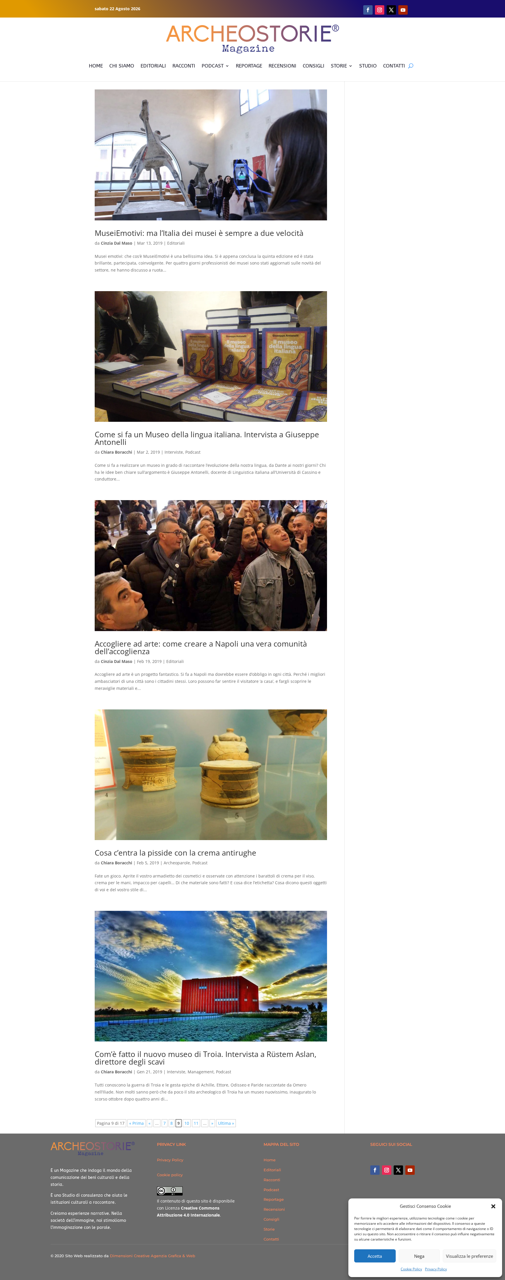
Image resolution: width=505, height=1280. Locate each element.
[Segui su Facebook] (368, 10)
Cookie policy (170, 1174)
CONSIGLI (313, 66)
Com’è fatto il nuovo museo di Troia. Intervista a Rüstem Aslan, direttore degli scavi (206, 1058)
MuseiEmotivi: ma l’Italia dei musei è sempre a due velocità (199, 233)
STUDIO (368, 66)
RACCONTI (183, 66)
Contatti (271, 1239)
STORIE (339, 66)
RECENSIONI (282, 66)
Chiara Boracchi (116, 452)
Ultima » (226, 1123)
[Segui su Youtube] (403, 10)
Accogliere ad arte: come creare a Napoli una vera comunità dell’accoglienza (201, 647)
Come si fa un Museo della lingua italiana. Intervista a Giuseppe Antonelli (207, 438)
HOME (96, 66)
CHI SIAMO (121, 66)
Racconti (272, 1179)
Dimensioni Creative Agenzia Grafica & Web (152, 1255)
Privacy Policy (436, 1269)
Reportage (274, 1199)
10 (186, 1123)
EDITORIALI (153, 66)
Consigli (271, 1219)
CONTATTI (394, 66)
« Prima (136, 1123)
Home (270, 1160)
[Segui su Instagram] (379, 10)
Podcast (192, 452)
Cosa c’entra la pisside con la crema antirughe (175, 852)
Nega (419, 1256)
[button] (493, 1206)
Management (201, 1072)
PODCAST (213, 66)
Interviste (174, 452)
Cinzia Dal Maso (116, 243)
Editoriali (176, 243)
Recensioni (274, 1209)
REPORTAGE (249, 66)
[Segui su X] (391, 10)
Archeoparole (177, 863)
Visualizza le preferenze (469, 1256)
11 (196, 1123)
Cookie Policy (411, 1269)
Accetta (375, 1256)
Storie (269, 1229)
